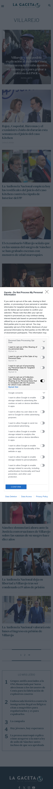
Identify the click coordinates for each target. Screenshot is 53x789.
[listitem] (26, 341)
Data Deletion (11, 496)
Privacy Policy (42, 496)
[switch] (42, 348)
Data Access (26, 496)
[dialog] (26, 394)
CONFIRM (16, 487)
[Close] (47, 292)
